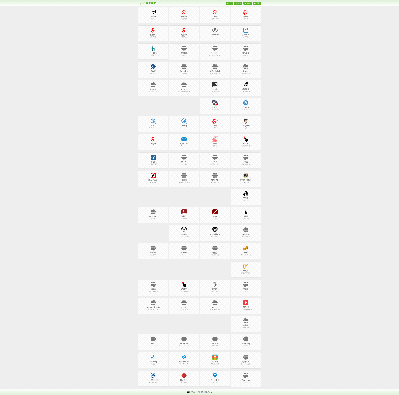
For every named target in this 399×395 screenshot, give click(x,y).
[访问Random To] (184, 357)
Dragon (153, 143)
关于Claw (184, 380)
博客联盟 (184, 53)
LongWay (246, 125)
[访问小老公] (153, 157)
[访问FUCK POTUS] (245, 175)
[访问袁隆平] (245, 211)
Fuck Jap (153, 216)
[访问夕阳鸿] (245, 12)
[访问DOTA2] (184, 249)
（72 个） (155, 3)
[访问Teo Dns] (184, 304)
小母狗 (215, 162)
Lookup (184, 125)
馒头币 (245, 270)
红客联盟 (245, 234)
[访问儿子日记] (153, 48)
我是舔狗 (184, 234)
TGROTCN (215, 180)
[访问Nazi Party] (153, 175)
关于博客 (245, 35)
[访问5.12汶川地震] (215, 229)
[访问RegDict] (215, 84)
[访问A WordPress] (215, 30)
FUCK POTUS (245, 180)
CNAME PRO (184, 343)
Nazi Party (153, 180)
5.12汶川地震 (215, 234)
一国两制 (184, 180)
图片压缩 (214, 361)
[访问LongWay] (245, 121)
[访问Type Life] (184, 139)
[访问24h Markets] (153, 375)
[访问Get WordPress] (153, 304)
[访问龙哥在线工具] (215, 68)
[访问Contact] (215, 49)
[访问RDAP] (153, 121)
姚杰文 (215, 289)
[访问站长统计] (184, 86)
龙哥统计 (153, 89)
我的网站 (153, 16)
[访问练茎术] (245, 139)
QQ (231, 3)
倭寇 (184, 216)
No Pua (215, 307)
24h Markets (153, 380)
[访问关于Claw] (184, 375)
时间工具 (245, 362)
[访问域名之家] (245, 49)
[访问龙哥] (215, 12)
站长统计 (184, 89)
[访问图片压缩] (215, 357)
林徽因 (245, 289)
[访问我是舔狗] (184, 229)
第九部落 (153, 35)
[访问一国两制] (184, 177)
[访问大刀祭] (215, 211)
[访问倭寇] (184, 211)
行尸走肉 (245, 307)
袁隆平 (245, 216)
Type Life (184, 143)
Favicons (246, 380)
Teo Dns (184, 307)
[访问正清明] (215, 139)
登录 (258, 3)
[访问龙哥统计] (153, 86)
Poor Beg (246, 343)
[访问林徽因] (245, 286)
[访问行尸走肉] (245, 302)
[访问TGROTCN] (215, 177)
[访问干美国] (245, 193)
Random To (184, 361)
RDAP (153, 125)
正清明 (215, 143)
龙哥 (215, 16)
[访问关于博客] (245, 30)
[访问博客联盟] (184, 49)
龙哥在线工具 (215, 71)
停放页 (153, 71)
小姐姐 (245, 162)
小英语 (215, 107)
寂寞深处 (184, 35)
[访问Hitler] (245, 68)
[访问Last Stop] (153, 357)
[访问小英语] (215, 103)
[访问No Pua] (215, 304)
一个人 (153, 343)
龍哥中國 (184, 16)
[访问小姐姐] (245, 158)
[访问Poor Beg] (245, 340)
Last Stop (153, 361)
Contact (215, 53)
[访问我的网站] (153, 12)
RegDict (214, 89)
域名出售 (214, 343)
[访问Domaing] (184, 68)
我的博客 (200, 392)
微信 (239, 3)
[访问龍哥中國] (184, 12)
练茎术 (245, 143)
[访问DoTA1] (153, 249)
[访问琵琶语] (215, 249)
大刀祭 (215, 216)
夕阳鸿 (245, 16)
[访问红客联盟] (245, 231)
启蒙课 (153, 289)
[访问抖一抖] (184, 158)
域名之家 (245, 53)
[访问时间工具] (245, 358)
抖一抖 (184, 162)
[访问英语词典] (245, 84)
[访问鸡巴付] (184, 284)
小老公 (153, 162)
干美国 (245, 198)
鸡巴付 (184, 289)
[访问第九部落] (153, 30)
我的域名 (209, 392)
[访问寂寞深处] (184, 30)
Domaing (184, 71)
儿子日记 (153, 53)
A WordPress (215, 35)
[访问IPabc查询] (215, 375)
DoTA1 (153, 253)
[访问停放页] (153, 66)
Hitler (245, 71)
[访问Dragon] (153, 139)
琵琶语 (215, 253)
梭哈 (246, 252)
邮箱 (248, 3)
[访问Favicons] (245, 377)
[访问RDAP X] (245, 103)
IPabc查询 (215, 380)
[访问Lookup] (184, 121)
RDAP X (246, 107)
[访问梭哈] (245, 248)
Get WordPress (153, 307)
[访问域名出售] (215, 340)
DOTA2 (184, 253)
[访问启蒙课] (153, 286)
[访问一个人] (153, 340)
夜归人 (245, 325)
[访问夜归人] (245, 322)
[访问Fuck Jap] (153, 213)
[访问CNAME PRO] (184, 340)
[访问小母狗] (215, 158)
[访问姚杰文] (215, 284)
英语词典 (245, 89)
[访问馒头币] (245, 266)
